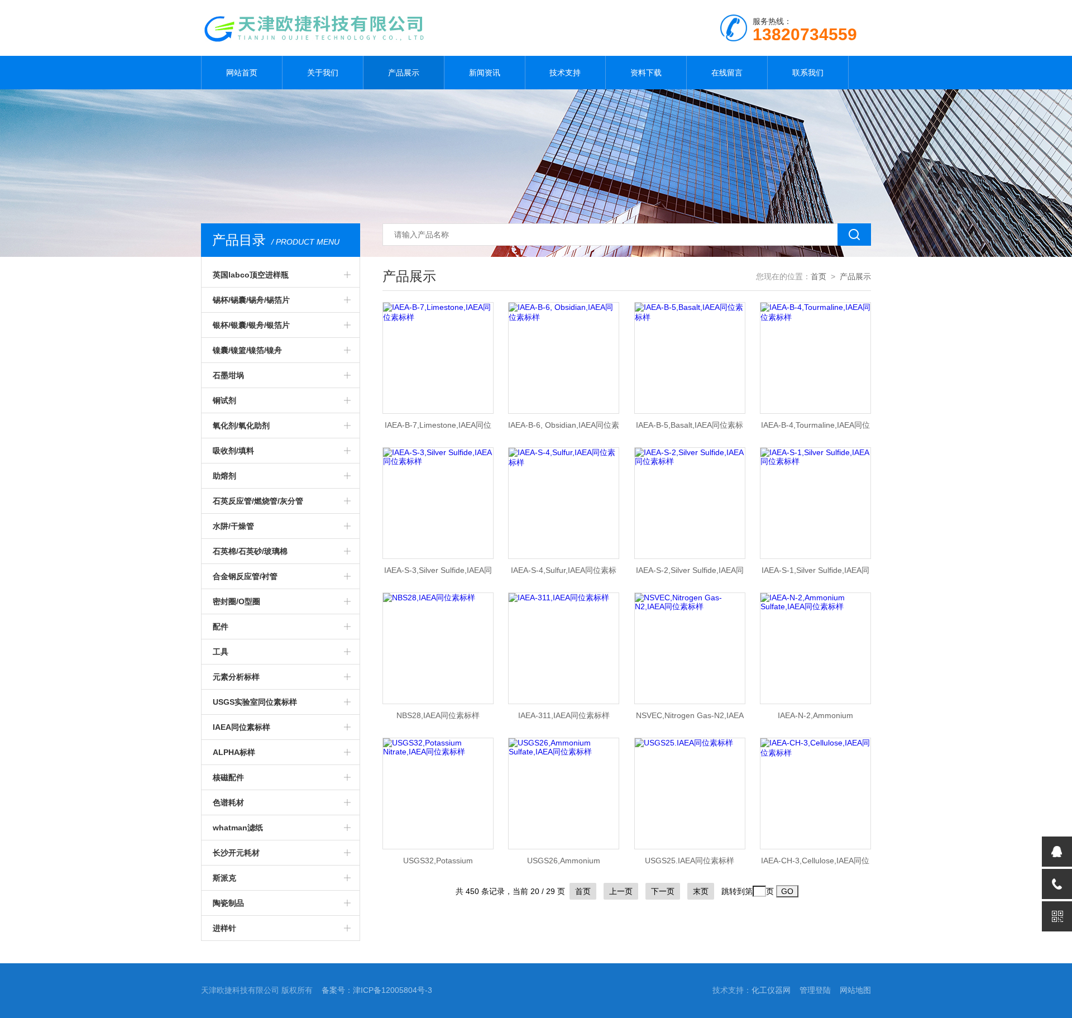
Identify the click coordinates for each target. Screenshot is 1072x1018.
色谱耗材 (228, 802)
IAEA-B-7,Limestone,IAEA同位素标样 (438, 428)
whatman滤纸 (238, 827)
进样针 (224, 928)
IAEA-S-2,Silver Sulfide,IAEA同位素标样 (690, 573)
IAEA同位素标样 (241, 727)
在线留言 (727, 72)
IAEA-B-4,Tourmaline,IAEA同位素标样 (815, 428)
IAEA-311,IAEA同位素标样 (564, 715)
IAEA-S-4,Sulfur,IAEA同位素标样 (563, 573)
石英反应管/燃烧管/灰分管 (258, 500)
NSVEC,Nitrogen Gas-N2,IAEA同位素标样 (690, 719)
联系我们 (808, 72)
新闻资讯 (484, 72)
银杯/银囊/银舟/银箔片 (251, 325)
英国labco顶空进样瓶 (251, 274)
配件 (220, 626)
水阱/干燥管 (233, 526)
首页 (818, 276)
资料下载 (646, 72)
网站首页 (241, 72)
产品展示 (403, 72)
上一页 (621, 891)
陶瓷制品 (228, 902)
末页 (701, 891)
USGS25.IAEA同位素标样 (689, 860)
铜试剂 (224, 400)
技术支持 (565, 72)
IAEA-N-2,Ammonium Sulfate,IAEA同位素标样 (815, 719)
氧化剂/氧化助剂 (241, 425)
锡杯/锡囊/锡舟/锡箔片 (251, 299)
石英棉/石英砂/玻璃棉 (250, 551)
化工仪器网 (771, 990)
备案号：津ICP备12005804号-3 (377, 990)
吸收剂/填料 (233, 450)
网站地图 (855, 990)
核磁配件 (228, 777)
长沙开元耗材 (236, 852)
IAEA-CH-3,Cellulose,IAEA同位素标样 (815, 864)
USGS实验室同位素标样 (255, 701)
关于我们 (322, 72)
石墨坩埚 (228, 375)
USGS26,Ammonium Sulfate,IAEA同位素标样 (563, 864)
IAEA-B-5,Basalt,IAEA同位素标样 (689, 428)
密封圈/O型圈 (236, 601)
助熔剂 (224, 475)
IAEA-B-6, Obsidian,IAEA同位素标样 (563, 428)
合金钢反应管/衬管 (245, 576)
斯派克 (224, 877)
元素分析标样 (236, 676)
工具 (220, 651)
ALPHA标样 (234, 752)
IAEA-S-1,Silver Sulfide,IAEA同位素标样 (815, 573)
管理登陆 (815, 990)
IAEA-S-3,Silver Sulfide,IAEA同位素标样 (438, 573)
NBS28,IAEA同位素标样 (438, 715)
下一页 (662, 891)
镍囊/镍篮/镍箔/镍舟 (247, 350)
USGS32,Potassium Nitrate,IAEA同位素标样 (438, 864)
